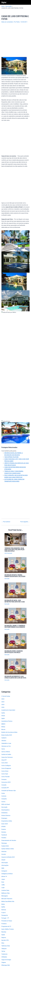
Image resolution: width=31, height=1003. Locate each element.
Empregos (4, 818)
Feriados (3, 837)
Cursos (3, 801)
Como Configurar (6, 765)
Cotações (4, 799)
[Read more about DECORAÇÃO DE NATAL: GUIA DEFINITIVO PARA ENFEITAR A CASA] (16, 590)
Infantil (3, 860)
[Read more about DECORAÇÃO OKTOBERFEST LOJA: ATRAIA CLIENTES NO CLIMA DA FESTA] (16, 666)
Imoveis (3, 854)
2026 (2, 707)
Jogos (3, 879)
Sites (2, 943)
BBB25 (3, 724)
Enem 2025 (4, 824)
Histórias (3, 851)
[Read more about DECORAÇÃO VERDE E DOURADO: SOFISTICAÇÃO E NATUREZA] (16, 641)
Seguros (3, 937)
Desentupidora (5, 810)
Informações (4, 865)
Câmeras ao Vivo (6, 746)
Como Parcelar (5, 776)
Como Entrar (4, 771)
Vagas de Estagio (6, 959)
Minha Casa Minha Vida (7, 901)
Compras (3, 779)
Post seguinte (24, 521)
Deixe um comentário (7, 22)
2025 (6, 553)
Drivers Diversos (5, 815)
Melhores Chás (5, 893)
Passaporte (4, 915)
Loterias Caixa (5, 890)
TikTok (3, 951)
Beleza (3, 726)
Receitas (3, 932)
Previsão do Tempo (6, 921)
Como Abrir (4, 762)
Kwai (2, 882)
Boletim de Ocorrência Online (9, 732)
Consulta (3, 785)
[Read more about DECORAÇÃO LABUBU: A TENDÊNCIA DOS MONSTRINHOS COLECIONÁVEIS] (16, 615)
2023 (2, 699)
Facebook (4, 835)
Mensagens (4, 896)
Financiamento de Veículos (8, 840)
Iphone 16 (4, 876)
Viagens (3, 962)
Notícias (3, 909)
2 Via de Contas (5, 696)
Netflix (3, 907)
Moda (3, 904)
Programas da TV (6, 926)
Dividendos (4, 812)
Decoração (9, 553)
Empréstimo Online (6, 821)
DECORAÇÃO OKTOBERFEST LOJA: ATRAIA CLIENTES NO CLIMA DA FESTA (15, 677)
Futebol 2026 (5, 846)
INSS (2, 868)
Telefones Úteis (5, 946)
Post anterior (6, 521)
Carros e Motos (5, 751)
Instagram (4, 871)
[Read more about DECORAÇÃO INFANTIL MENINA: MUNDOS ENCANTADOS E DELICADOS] (16, 565)
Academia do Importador (8, 710)
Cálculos (3, 740)
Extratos (3, 832)
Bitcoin (3, 729)
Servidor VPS (5, 940)
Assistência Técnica (6, 721)
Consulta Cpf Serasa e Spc (8, 790)
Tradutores (4, 954)
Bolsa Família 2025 (6, 735)
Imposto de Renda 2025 (8, 857)
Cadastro (3, 738)
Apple (3, 718)
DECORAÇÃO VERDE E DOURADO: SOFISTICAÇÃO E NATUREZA (14, 651)
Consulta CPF (5, 787)
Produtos (4, 923)
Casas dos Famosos (7, 757)
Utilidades (4, 957)
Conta (3, 793)
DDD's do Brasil (5, 804)
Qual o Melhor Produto (7, 929)
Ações (3, 713)
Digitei (3, 2)
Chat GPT (4, 760)
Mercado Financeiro (6, 898)
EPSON (3, 826)
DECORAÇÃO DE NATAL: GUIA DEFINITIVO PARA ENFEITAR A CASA (15, 601)
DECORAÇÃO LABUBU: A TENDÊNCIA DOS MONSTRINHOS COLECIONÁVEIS (15, 626)
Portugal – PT (5, 918)
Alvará (3, 715)
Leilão (3, 884)
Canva (3, 749)
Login (2, 887)
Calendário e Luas (6, 743)
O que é (3, 912)
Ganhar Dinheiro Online (7, 848)
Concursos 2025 (6, 782)
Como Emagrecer (6, 768)
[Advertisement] (15, 40)
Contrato (3, 796)
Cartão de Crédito (6, 754)
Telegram (4, 948)
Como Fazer (4, 774)
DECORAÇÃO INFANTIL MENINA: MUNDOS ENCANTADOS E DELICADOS (15, 575)
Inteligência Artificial (6, 873)
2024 (2, 701)
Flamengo (4, 843)
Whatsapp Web (5, 965)
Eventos (3, 829)
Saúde (3, 934)
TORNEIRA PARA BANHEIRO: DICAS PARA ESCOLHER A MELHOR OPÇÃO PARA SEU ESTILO (14, 549)
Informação (4, 862)
